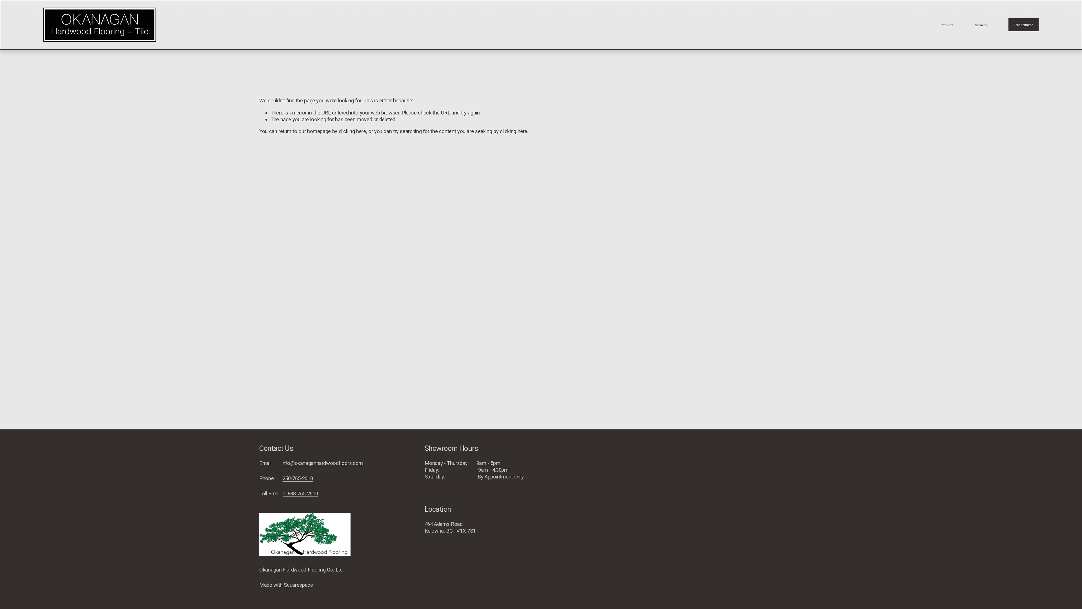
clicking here (352, 131)
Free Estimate (1023, 25)
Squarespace (298, 585)
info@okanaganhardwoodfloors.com (322, 463)
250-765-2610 (298, 478)
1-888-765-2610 (300, 494)
